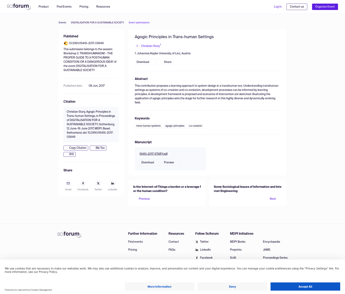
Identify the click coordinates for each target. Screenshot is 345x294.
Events (62, 23)
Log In (278, 6)
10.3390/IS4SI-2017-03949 (86, 43)
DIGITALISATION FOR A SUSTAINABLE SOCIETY (97, 23)
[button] (105, 7)
